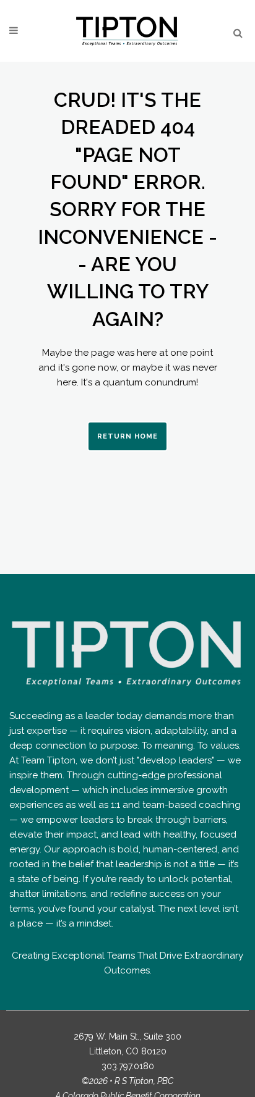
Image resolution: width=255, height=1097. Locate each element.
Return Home (127, 436)
